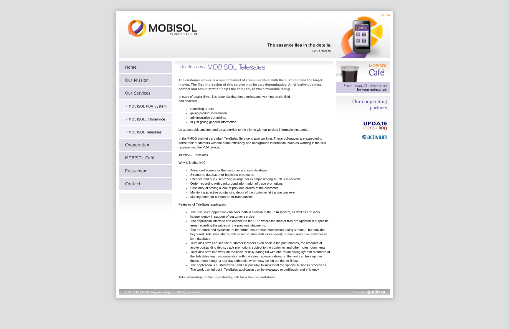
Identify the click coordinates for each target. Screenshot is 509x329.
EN (388, 15)
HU (382, 15)
